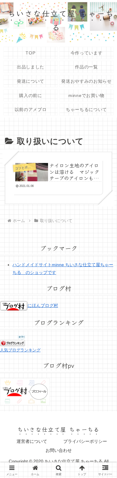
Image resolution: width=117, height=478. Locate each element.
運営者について (32, 441)
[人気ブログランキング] (12, 340)
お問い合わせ (59, 450)
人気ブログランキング (20, 350)
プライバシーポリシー (85, 441)
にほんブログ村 (42, 305)
